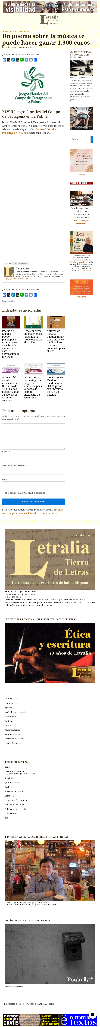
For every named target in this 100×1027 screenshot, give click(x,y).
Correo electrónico (15, 465)
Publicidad (81, 174)
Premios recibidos (14, 791)
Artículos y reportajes (16, 712)
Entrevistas (10, 716)
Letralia (22, 268)
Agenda (8, 707)
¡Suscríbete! (11, 813)
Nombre (7, 452)
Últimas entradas (21, 264)
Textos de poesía (13, 743)
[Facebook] (7, 279)
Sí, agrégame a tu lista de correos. (25, 493)
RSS (6, 818)
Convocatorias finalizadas (16, 31)
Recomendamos (12, 730)
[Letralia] (9, 271)
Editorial (9, 703)
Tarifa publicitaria (20, 772)
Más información (84, 270)
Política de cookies (14, 804)
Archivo (9, 787)
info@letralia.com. (21, 279)
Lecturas (9, 725)
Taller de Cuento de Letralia (80, 261)
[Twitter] (10, 279)
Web (4, 479)
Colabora (9, 796)
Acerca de (7, 264)
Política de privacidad (16, 809)
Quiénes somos (12, 782)
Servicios (9, 778)
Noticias (9, 721)
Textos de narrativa (15, 738)
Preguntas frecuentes (16, 800)
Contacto (9, 767)
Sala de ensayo (12, 734)
